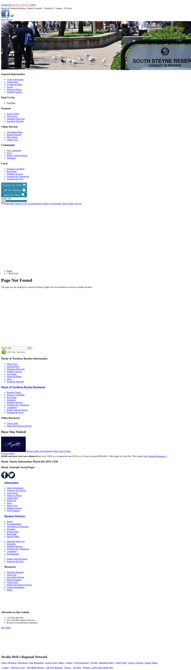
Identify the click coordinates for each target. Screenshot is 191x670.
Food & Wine (68, 203)
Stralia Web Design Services (19, 426)
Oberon (69, 663)
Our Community (14, 150)
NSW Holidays (13, 510)
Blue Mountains (36, 663)
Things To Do (21, 203)
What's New (12, 116)
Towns (10, 87)
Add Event (11, 575)
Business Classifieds (16, 169)
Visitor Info (9, 203)
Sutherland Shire (106, 663)
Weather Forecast (14, 92)
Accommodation (34, 203)
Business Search (14, 392)
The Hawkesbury (81, 663)
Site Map (77, 667)
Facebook (11, 103)
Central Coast (51, 663)
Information (11, 482)
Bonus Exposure (14, 134)
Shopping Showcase (16, 119)
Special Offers (13, 114)
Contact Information (15, 587)
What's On (47, 203)
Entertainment (13, 554)
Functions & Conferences (18, 176)
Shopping (57, 203)
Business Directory (15, 516)
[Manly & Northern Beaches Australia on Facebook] (5, 17)
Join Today (6, 627)
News (9, 153)
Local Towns (12, 493)
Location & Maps (14, 84)
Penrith (94, 663)
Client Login (12, 140)
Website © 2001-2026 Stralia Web (98, 667)
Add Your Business (15, 572)
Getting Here (12, 82)
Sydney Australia (135, 663)
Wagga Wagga (151, 663)
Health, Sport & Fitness (17, 155)
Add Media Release (15, 577)
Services (78, 203)
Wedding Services (15, 174)
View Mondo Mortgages (155, 456)
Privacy (67, 667)
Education (11, 158)
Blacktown (23, 663)
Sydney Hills (120, 663)
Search (10, 521)
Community (12, 407)
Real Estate (12, 171)
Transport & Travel (15, 179)
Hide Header (6, 20)
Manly (61, 663)
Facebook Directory (15, 121)
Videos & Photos (14, 89)
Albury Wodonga (8, 663)
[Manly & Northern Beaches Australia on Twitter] (12, 17)
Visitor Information (15, 79)
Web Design (12, 137)
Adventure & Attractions (17, 526)
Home (9, 271)
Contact (5, 667)
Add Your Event (17, 667)
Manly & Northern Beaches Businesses (23, 387)
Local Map (11, 374)
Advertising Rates (15, 132)
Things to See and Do (16, 490)
